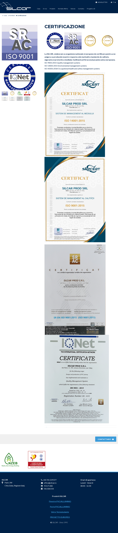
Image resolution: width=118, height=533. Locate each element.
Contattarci (104, 439)
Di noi (45, 9)
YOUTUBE (48, 486)
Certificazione (21, 15)
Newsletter (102, 2)
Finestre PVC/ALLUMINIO (60, 501)
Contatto (81, 9)
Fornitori (12, 15)
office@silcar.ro (50, 483)
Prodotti (52, 9)
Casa (38, 9)
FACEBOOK (49, 489)
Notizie (73, 9)
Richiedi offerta (63, 9)
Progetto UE (91, 9)
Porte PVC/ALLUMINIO (60, 507)
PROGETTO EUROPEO (60, 517)
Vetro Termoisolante (60, 512)
